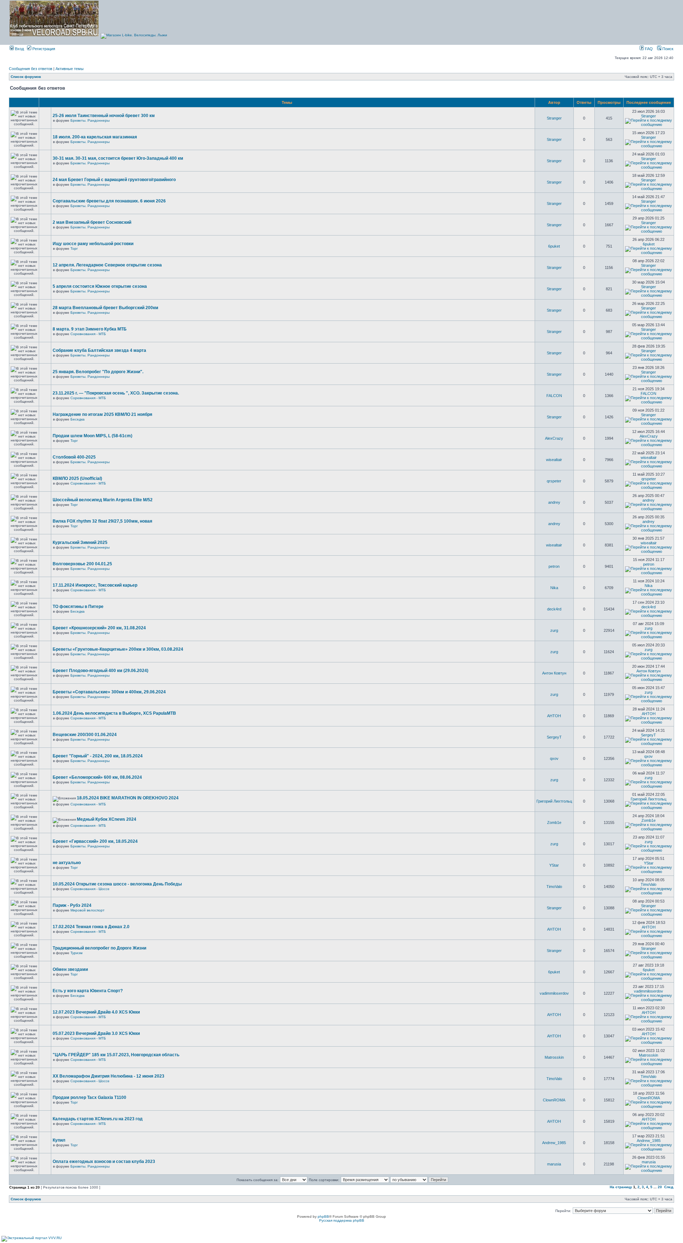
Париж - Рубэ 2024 (72, 905)
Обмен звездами (70, 969)
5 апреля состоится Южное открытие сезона (100, 286)
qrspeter (554, 481)
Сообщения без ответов (30, 69)
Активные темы (69, 69)
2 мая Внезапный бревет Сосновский (92, 222)
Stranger (554, 118)
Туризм (76, 953)
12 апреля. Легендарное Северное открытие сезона (107, 265)
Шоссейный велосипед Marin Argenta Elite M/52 (103, 499)
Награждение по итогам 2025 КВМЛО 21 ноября (102, 414)
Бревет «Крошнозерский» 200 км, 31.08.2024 (99, 627)
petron (554, 566)
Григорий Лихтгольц (554, 801)
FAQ (648, 49)
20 (660, 1187)
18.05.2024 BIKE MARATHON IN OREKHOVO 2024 (128, 797)
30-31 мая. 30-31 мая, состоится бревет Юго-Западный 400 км (118, 158)
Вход (19, 49)
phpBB (323, 1216)
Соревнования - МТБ (88, 334)
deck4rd (554, 609)
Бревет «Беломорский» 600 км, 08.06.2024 (97, 777)
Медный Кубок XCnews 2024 (106, 819)
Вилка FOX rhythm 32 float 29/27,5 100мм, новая (102, 521)
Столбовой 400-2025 (74, 457)
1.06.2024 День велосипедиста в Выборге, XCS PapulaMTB (114, 713)
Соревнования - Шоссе (90, 889)
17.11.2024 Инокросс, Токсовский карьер (95, 585)
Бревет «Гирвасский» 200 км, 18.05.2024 (95, 841)
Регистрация (43, 49)
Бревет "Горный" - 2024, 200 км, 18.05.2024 (98, 755)
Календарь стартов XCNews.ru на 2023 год (98, 1118)
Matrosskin (554, 1057)
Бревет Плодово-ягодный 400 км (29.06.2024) (100, 670)
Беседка (77, 419)
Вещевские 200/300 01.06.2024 (85, 734)
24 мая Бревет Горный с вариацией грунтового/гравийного (114, 179)
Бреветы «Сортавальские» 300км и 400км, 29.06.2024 (109, 691)
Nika (554, 588)
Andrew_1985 (554, 1143)
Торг (74, 248)
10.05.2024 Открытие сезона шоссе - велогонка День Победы (117, 884)
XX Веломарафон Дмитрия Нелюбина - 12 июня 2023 (108, 1076)
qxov (554, 758)
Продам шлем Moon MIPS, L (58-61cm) (92, 435)
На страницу (621, 1187)
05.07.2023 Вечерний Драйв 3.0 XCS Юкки (96, 1033)
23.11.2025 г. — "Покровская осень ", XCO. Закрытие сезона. (116, 393)
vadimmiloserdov (554, 993)
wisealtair (554, 459)
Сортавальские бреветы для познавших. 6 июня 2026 (109, 201)
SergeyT (554, 737)
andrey (554, 502)
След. (669, 1187)
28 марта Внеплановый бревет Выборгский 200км (105, 307)
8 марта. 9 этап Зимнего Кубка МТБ (90, 329)
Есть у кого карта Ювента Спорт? (88, 990)
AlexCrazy (554, 438)
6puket (554, 246)
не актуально (67, 862)
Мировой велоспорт (87, 910)
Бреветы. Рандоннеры (90, 120)
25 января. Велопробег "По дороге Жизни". (98, 371)
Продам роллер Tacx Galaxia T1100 (89, 1097)
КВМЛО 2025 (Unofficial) (77, 478)
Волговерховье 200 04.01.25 (82, 563)
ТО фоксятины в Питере (78, 606)
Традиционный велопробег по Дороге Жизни (99, 948)
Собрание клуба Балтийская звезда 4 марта (99, 350)
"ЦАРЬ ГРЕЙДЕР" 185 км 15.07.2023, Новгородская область (116, 1054)
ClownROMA (554, 1100)
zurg (554, 630)
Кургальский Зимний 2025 (80, 542)
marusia (554, 1164)
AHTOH (554, 716)
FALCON (554, 395)
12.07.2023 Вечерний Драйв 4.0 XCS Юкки (96, 1012)
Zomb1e (554, 822)
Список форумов (26, 77)
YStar (554, 865)
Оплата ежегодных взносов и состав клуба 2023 (104, 1161)
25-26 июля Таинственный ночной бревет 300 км (104, 115)
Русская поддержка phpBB (341, 1220)
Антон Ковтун (554, 673)
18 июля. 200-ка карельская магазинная (95, 136)
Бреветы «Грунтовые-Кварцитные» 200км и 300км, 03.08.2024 (118, 649)
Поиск (667, 49)
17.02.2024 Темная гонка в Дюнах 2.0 (91, 926)
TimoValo (554, 886)
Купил (59, 1140)
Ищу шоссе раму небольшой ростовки (93, 243)
